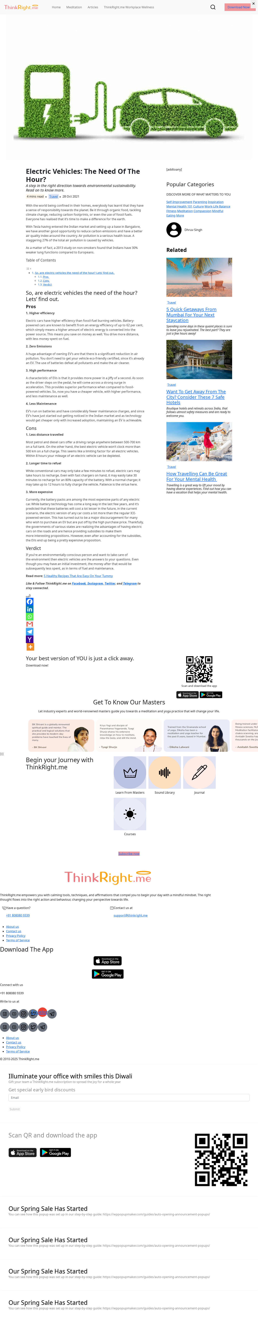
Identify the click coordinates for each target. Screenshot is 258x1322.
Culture (198, 206)
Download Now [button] (239, 7)
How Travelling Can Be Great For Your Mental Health (196, 476)
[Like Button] (27, 596)
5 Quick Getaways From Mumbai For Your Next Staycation (191, 314)
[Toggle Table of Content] (29, 268)
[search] (213, 7)
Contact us (13, 931)
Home (56, 7)
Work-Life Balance (217, 206)
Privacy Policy (15, 936)
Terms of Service (18, 940)
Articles (93, 7)
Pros (46, 277)
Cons (46, 280)
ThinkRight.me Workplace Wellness (129, 7)
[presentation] (1, 754)
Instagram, (95, 583)
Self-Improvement (179, 202)
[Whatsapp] (29, 616)
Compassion (202, 211)
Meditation (74, 7)
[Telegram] (29, 632)
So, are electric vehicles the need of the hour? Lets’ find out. (75, 273)
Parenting (200, 202)
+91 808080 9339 (18, 915)
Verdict (47, 284)
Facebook (79, 583)
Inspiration (216, 202)
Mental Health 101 (179, 206)
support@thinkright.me (131, 915)
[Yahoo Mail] (29, 639)
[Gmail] (29, 624)
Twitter (110, 583)
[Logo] (21, 7)
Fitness (171, 211)
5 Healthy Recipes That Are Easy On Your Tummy (78, 576)
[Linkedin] (29, 609)
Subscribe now (129, 854)
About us (12, 927)
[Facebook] (29, 601)
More (180, 215)
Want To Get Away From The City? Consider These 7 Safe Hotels (196, 397)
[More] (30, 647)
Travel (53, 196)
